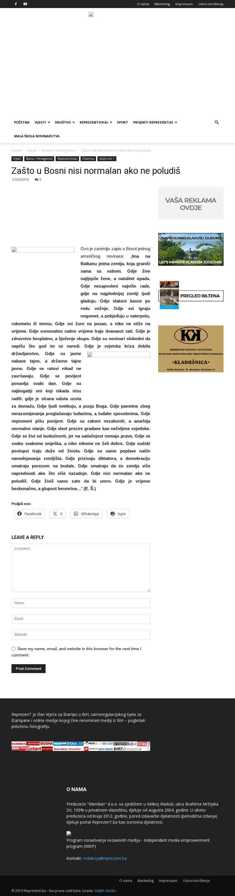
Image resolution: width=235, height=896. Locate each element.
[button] (217, 122)
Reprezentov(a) (94, 122)
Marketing (162, 4)
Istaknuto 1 (107, 159)
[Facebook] (15, 4)
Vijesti (40, 122)
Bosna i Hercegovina (58, 150)
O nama (143, 4)
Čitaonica (88, 159)
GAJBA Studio (105, 890)
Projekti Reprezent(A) (153, 122)
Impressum (184, 4)
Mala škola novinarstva (37, 136)
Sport (122, 122)
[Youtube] (25, 4)
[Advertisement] (117, 72)
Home (16, 150)
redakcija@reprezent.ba (105, 858)
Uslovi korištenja (211, 4)
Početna (22, 122)
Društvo (63, 122)
